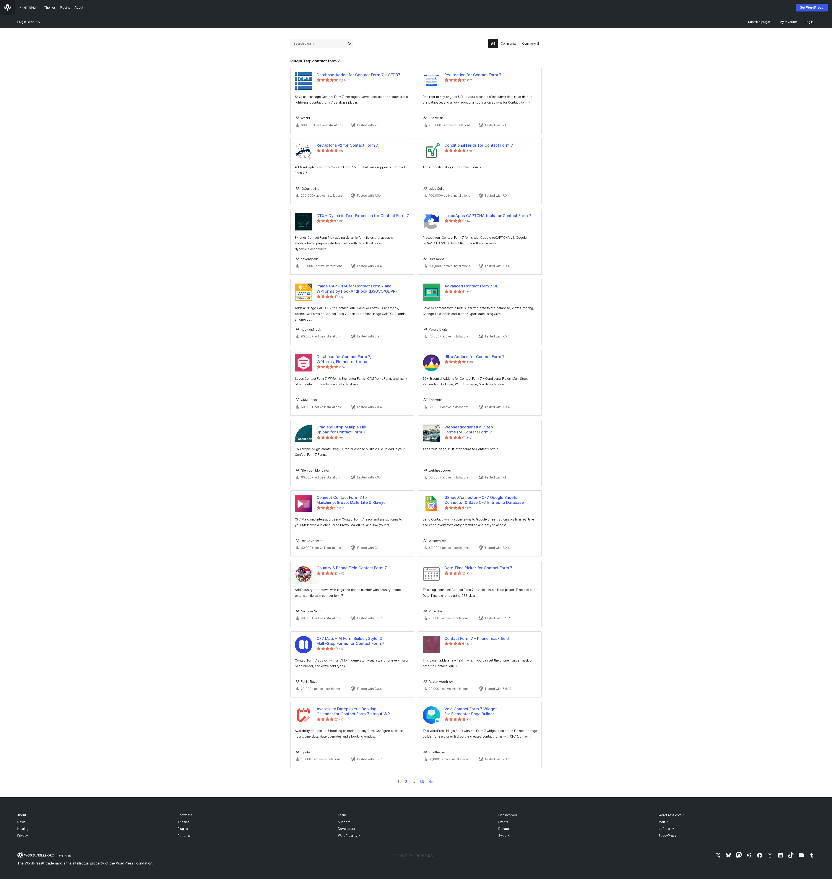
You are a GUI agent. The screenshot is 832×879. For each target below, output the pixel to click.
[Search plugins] (349, 43)
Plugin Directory (28, 22)
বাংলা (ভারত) (65, 855)
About (21, 815)
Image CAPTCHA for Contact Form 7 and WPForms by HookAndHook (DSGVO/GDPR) (357, 288)
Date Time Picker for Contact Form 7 (478, 568)
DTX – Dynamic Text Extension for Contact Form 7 (363, 215)
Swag (504, 835)
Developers (346, 828)
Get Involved (507, 815)
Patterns (184, 835)
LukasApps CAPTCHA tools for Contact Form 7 (487, 215)
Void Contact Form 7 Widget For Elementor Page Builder (470, 711)
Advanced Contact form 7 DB (471, 286)
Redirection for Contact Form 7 (473, 75)
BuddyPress (669, 835)
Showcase (185, 815)
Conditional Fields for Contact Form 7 (478, 145)
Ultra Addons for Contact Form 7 (474, 356)
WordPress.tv (349, 835)
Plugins (183, 828)
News (21, 822)
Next (432, 781)
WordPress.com (672, 815)
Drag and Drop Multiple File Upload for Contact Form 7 (341, 429)
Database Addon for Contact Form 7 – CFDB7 (358, 75)
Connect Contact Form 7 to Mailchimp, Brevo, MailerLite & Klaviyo (351, 500)
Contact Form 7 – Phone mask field (476, 638)
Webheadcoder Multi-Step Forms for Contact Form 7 (468, 429)
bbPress (666, 828)
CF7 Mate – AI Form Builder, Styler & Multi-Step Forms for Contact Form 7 (350, 641)
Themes (183, 822)
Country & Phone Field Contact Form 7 (352, 568)
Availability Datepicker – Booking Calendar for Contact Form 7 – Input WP (353, 711)
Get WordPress (812, 7)
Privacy (22, 835)
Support (344, 822)
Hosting (22, 828)
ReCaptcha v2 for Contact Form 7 (347, 145)
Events (503, 822)
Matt (664, 822)
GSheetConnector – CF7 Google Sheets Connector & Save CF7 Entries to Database (484, 500)
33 (422, 781)
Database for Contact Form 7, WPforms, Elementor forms (344, 359)
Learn (342, 815)
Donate (505, 828)
